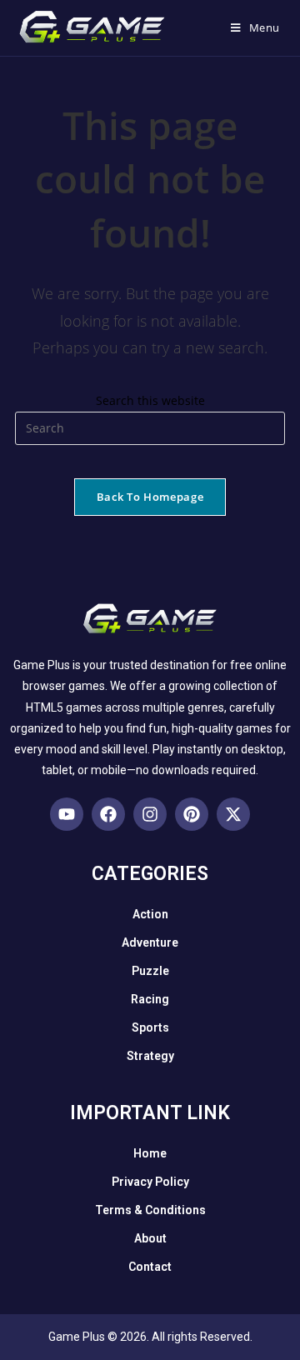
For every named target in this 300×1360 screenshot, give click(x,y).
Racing (150, 999)
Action (150, 914)
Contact (150, 1266)
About (150, 1238)
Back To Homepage (150, 496)
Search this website (150, 400)
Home (150, 1153)
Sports (150, 1027)
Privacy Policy (150, 1181)
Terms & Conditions (150, 1210)
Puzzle (150, 971)
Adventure (150, 942)
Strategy (150, 1055)
